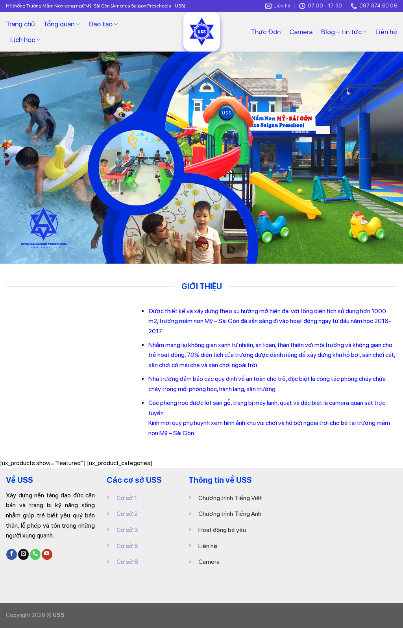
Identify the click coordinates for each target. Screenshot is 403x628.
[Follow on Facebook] (11, 554)
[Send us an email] (23, 554)
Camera (300, 32)
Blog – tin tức (341, 32)
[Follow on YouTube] (47, 554)
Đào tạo (100, 24)
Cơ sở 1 (126, 498)
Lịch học (22, 39)
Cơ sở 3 (127, 530)
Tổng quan (58, 24)
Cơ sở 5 (127, 546)
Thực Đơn (266, 32)
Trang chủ (20, 24)
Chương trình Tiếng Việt (230, 498)
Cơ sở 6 (127, 561)
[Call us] (35, 554)
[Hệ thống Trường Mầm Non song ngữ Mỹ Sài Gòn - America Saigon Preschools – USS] (201, 32)
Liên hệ (386, 32)
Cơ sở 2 (127, 513)
